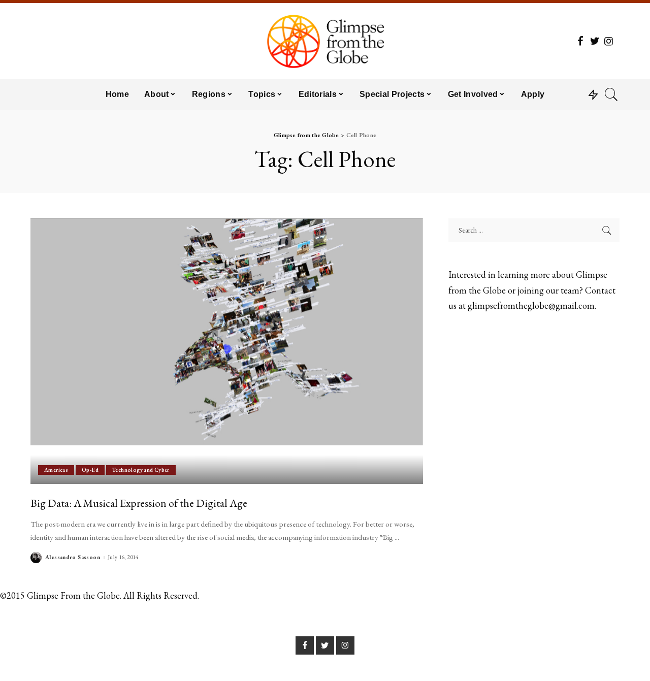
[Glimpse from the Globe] (325, 41)
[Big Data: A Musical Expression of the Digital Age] (226, 350)
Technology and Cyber (141, 469)
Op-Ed (90, 469)
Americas (56, 469)
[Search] (611, 94)
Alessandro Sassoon (72, 557)
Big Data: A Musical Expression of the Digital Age (138, 503)
